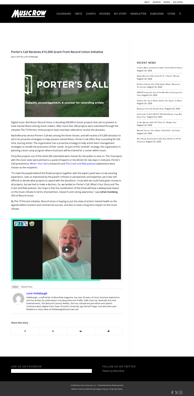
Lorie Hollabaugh (30, 56)
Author (15, 287)
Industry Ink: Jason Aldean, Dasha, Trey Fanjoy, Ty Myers (159, 100)
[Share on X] (53, 331)
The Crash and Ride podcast (81, 163)
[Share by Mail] (108, 331)
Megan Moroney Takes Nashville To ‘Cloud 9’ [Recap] (158, 75)
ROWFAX (167, 2)
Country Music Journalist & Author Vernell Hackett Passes (159, 67)
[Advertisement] (158, 164)
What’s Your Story (40, 163)
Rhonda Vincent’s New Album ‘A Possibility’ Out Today (158, 130)
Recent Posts (27, 287)
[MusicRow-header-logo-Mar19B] (29, 13)
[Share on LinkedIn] (81, 331)
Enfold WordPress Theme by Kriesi (110, 385)
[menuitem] (147, 2)
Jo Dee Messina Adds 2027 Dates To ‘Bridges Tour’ (157, 122)
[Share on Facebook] (25, 331)
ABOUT (147, 2)
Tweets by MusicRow (113, 370)
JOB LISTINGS (178, 2)
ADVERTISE (157, 2)
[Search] (180, 13)
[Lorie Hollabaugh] (18, 303)
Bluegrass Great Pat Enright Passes (150, 108)
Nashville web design (93, 389)
